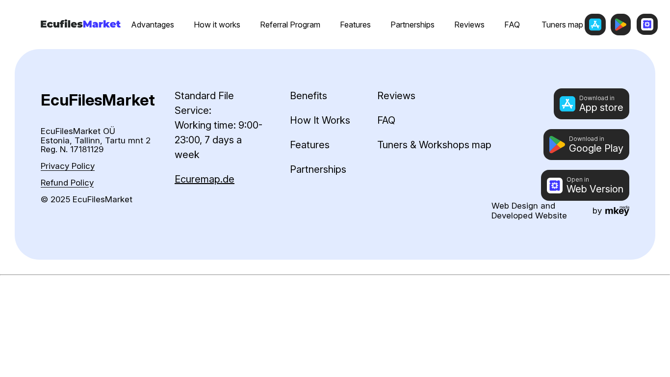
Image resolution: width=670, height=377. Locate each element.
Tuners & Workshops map (434, 145)
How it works (217, 24)
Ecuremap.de (204, 179)
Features (355, 24)
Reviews (469, 24)
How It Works (320, 120)
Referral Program (290, 24)
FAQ (512, 24)
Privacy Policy (68, 166)
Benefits (308, 96)
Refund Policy (67, 183)
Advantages (152, 24)
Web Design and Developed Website (529, 210)
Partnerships (412, 24)
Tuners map (562, 24)
